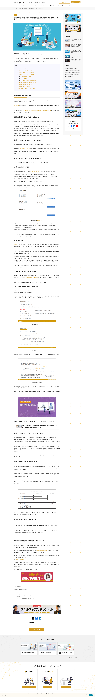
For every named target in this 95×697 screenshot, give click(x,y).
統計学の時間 (39, 220)
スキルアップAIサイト (74, 2)
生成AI (75, 68)
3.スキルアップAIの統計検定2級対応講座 (29, 80)
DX (78, 70)
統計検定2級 (16, 105)
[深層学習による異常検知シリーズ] (47, 646)
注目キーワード (71, 5)
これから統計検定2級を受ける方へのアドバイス (27, 88)
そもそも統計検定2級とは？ (23, 68)
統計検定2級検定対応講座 (42, 550)
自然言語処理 (77, 74)
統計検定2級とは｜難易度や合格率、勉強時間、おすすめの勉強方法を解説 (37, 110)
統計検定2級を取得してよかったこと (24, 86)
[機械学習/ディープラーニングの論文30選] (66, 646)
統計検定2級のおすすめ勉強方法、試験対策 (26, 74)
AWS (75, 70)
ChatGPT (66, 70)
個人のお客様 (25, 686)
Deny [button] (87, 694)
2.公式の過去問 (24, 78)
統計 (25, 589)
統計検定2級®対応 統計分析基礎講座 (31, 277)
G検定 (69, 72)
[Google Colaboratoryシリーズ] (29, 646)
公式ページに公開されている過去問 (24, 150)
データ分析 (66, 68)
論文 (66, 76)
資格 (15, 14)
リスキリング (71, 70)
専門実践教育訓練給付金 (75, 72)
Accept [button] (91, 694)
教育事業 (71, 74)
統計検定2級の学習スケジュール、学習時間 (26, 72)
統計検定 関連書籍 (20, 559)
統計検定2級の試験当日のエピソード (25, 84)
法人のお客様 (32, 686)
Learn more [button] (4, 695)
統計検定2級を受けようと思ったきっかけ (25, 70)
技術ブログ (66, 74)
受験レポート (21, 589)
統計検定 (17, 100)
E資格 (66, 72)
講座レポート (70, 76)
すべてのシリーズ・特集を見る (72, 657)
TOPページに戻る (36, 629)
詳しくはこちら (47, 686)
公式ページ (16, 244)
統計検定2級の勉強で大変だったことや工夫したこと (27, 82)
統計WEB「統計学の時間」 (25, 148)
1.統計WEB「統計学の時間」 (26, 76)
